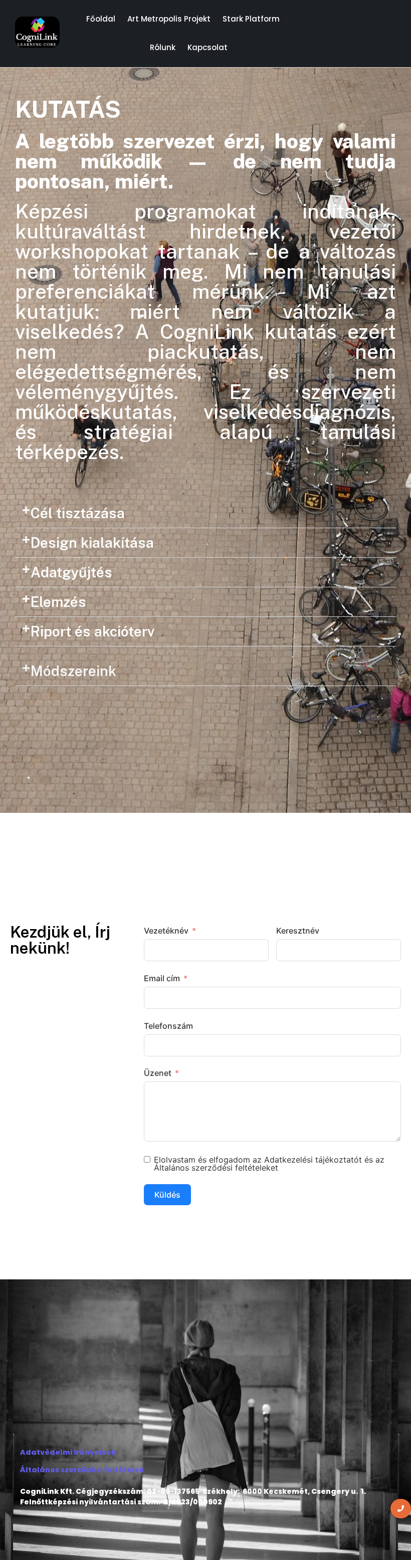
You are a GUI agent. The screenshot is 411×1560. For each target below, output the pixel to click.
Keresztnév (297, 931)
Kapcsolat (207, 47)
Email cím (162, 978)
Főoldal (100, 19)
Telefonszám (168, 1026)
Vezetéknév (166, 931)
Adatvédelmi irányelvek (68, 1452)
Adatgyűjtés (71, 572)
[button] (205, 513)
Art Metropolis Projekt (169, 19)
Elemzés (58, 601)
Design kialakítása (92, 542)
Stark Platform (251, 19)
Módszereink (73, 670)
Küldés (167, 1195)
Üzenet (157, 1073)
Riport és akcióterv (92, 631)
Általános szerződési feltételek (82, 1470)
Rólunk (162, 47)
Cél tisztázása (78, 513)
